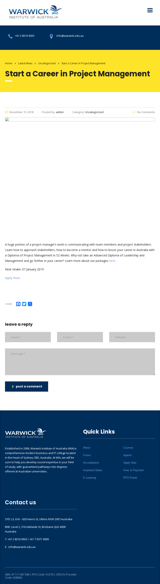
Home (8, 63)
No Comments (146, 112)
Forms (87, 455)
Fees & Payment (133, 470)
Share (8, 303)
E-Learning (89, 477)
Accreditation (91, 462)
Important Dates (92, 470)
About (86, 447)
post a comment (29, 386)
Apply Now (12, 278)
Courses (128, 447)
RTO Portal (130, 477)
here (112, 261)
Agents (127, 455)
